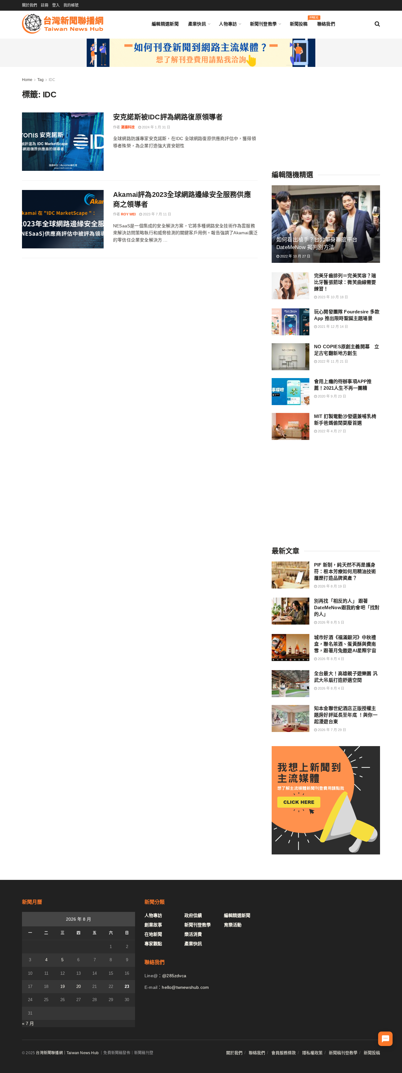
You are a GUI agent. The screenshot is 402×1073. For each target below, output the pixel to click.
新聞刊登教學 (263, 23)
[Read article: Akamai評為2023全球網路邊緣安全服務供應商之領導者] (63, 219)
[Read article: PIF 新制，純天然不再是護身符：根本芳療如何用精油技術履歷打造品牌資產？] (290, 574)
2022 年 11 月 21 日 (332, 361)
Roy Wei (128, 214)
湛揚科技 (128, 127)
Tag (40, 80)
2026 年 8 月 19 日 (331, 586)
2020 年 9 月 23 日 (331, 396)
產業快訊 (197, 23)
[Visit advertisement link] (201, 53)
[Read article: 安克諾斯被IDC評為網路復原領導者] (63, 141)
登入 (56, 5)
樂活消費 (193, 934)
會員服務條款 (283, 1052)
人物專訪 (228, 23)
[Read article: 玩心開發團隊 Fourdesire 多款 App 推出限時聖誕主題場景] (290, 321)
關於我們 (29, 5)
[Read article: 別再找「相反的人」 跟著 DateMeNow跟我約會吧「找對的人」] (290, 611)
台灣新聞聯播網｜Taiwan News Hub (67, 1053)
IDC (52, 80)
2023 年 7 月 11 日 (156, 214)
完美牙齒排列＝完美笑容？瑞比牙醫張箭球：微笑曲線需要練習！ (345, 282)
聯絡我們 (326, 23)
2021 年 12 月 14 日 (332, 326)
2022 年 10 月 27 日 (294, 256)
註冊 (44, 5)
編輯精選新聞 (165, 23)
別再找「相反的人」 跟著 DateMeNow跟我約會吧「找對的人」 (346, 607)
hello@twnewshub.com (185, 987)
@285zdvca (174, 975)
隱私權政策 (312, 1052)
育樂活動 (233, 924)
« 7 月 (28, 1023)
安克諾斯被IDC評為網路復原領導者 (168, 117)
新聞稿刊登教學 (343, 1052)
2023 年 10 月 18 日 (332, 297)
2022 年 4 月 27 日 (331, 431)
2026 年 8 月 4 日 (330, 659)
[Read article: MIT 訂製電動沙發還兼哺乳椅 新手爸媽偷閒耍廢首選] (290, 426)
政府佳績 (193, 915)
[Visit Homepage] (62, 24)
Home (27, 80)
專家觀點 (153, 943)
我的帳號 (71, 5)
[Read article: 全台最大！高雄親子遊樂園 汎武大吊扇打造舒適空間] (290, 683)
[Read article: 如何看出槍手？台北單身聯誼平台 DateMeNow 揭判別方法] (326, 224)
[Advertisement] (326, 115)
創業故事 (153, 924)
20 (78, 986)
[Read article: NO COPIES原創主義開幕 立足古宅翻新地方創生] (290, 356)
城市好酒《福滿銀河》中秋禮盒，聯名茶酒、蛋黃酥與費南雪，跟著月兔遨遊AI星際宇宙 (345, 644)
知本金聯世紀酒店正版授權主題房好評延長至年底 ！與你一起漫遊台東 (346, 715)
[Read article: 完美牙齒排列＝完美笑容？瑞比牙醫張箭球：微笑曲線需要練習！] (290, 285)
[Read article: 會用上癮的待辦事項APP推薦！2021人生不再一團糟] (290, 391)
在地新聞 (153, 934)
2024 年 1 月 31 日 (155, 127)
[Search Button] (377, 24)
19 (62, 986)
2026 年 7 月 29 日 (331, 730)
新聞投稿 (299, 22)
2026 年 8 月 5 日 (330, 622)
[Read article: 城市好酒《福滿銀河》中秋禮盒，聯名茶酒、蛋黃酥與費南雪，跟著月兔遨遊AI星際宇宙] (290, 647)
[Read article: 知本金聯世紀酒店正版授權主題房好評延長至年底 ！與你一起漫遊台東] (290, 718)
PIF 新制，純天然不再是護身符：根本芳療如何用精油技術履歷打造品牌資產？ (345, 571)
